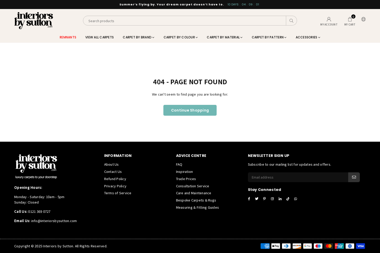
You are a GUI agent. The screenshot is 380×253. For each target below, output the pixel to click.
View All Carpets (99, 37)
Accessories (307, 37)
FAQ (179, 164)
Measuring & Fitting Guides (197, 207)
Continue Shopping (190, 110)
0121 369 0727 (39, 211)
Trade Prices (186, 178)
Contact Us (113, 171)
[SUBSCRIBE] (354, 177)
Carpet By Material (223, 37)
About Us (111, 164)
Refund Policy (115, 178)
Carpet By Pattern (268, 37)
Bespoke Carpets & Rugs (196, 200)
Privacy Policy (115, 185)
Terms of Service (118, 192)
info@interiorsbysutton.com (53, 220)
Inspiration (184, 171)
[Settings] (362, 20)
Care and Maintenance (193, 192)
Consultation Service (192, 185)
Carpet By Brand (137, 37)
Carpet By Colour (180, 37)
